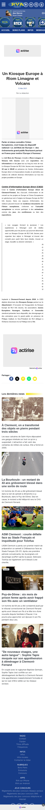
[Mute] (43, 13)
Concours (22, 773)
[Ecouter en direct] (31, 4)
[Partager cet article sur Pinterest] (22, 380)
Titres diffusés (22, 744)
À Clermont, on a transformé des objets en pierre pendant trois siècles (21, 428)
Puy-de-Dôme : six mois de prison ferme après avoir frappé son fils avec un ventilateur (22, 597)
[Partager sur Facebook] (10, 380)
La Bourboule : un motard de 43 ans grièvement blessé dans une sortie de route (22, 483)
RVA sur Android (22, 783)
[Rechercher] (36, 4)
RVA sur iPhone (22, 780)
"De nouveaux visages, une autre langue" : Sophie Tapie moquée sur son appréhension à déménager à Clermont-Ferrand (22, 658)
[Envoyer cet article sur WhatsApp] (28, 380)
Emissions (22, 770)
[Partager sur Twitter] (16, 380)
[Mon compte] (41, 4)
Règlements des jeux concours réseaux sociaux (22, 791)
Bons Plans (19, 30)
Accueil (5, 30)
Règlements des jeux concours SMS (22, 793)
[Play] (3, 20)
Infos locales (22, 757)
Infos (30, 30)
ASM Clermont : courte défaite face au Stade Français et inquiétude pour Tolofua (21, 537)
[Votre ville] (26, 4)
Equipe (23, 741)
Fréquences (23, 747)
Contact (22, 738)
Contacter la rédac (22, 760)
